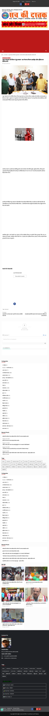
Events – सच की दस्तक (6, 367)
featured (6, 309)
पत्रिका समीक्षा (4, 390)
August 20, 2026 (5, 585)
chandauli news (15, 461)
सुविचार (45, 466)
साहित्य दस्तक (40, 466)
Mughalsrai (39, 461)
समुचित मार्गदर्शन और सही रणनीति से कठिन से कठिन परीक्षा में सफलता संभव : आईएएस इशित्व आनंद (18, 452)
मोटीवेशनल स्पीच (5, 395)
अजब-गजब (4, 370)
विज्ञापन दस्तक (4, 403)
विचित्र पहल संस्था (29, 466)
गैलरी (3, 385)
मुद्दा (3, 392)
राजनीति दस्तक (5, 398)
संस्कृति (3, 410)
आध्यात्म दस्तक (5, 375)
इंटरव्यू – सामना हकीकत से (6, 377)
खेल (40, 464)
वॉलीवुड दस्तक (4, 405)
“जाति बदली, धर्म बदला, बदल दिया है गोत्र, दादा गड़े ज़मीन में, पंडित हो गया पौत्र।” (15, 448)
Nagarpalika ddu (5, 464)
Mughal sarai (32, 461)
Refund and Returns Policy (18, 709)
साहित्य (3, 415)
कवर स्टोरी (4, 380)
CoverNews (29, 713)
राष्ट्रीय (3, 400)
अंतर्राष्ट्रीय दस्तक (19, 464)
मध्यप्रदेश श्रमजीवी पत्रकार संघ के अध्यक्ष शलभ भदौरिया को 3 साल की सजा (36, 314)
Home (23, 1)
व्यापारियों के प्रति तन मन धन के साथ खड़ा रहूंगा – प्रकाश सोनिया (13, 560)
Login (45, 335)
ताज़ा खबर (4, 387)
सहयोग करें (4, 413)
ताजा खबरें (43, 464)
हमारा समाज (4, 428)
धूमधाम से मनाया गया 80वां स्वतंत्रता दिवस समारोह (10, 440)
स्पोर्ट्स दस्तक (4, 423)
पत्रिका (3, 466)
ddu (21, 461)
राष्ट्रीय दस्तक (19, 466)
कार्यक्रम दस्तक (31, 464)
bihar (3, 461)
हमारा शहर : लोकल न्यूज (6, 425)
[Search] (46, 51)
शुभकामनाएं (4, 408)
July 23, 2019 (6, 63)
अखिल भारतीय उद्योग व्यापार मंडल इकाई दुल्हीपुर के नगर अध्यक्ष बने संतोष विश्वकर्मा (15, 444)
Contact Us (28, 1)
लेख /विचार (24, 466)
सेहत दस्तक (4, 420)
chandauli (8, 461)
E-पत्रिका (4, 365)
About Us (34, 1)
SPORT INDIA (13, 464)
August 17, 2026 (29, 583)
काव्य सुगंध (36, 464)
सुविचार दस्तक (4, 418)
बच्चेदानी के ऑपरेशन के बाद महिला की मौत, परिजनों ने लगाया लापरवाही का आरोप (15, 436)
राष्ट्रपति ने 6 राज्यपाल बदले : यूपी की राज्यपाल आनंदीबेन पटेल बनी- (12, 314)
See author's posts (19, 276)
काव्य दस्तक (4, 382)
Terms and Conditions (6, 709)
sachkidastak (17, 273)
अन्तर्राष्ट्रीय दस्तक (5, 372)
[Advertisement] (24, 40)
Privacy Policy (16, 708)
